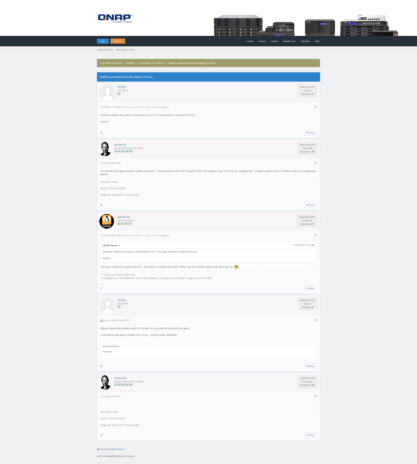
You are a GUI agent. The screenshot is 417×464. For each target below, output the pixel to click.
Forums (262, 41)
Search (274, 41)
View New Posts (105, 49)
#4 (316, 320)
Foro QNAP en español (111, 63)
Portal (250, 41)
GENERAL (130, 63)
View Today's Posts (125, 49)
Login (102, 41)
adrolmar (124, 217)
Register (118, 41)
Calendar (305, 41)
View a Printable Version (112, 449)
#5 (316, 396)
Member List (289, 41)
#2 (316, 163)
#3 (316, 235)
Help (317, 41)
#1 (316, 107)
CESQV (122, 87)
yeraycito (120, 144)
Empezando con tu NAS (150, 63)
